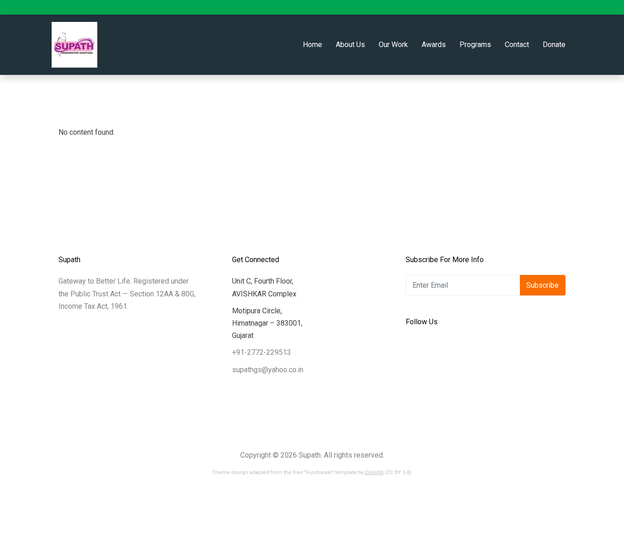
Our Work (393, 44)
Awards (434, 44)
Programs (475, 44)
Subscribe (542, 285)
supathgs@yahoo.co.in (267, 369)
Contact (517, 44)
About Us (350, 44)
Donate (554, 44)
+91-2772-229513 (261, 352)
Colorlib (374, 472)
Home (312, 44)
